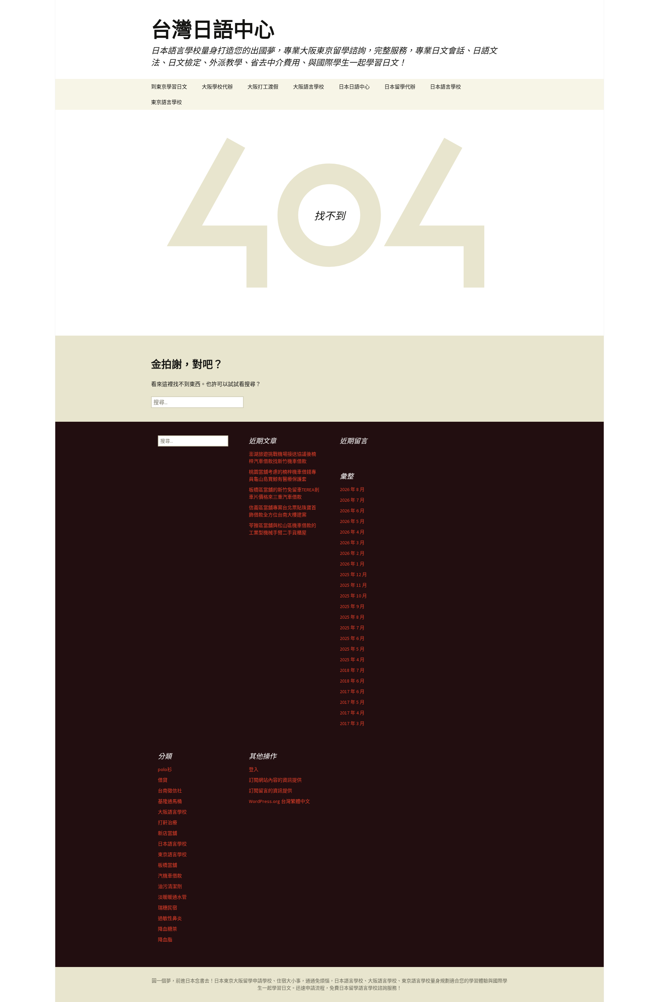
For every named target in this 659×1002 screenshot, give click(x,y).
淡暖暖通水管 (172, 897)
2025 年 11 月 (353, 585)
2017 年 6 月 (352, 691)
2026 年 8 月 (352, 489)
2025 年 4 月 (352, 659)
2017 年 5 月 (352, 702)
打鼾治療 (167, 822)
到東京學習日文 (169, 86)
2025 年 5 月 (352, 649)
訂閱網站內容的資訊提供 (275, 780)
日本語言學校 (445, 86)
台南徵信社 (170, 791)
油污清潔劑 (170, 886)
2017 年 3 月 (352, 723)
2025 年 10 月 (353, 596)
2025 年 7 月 (352, 628)
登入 (253, 769)
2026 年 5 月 (352, 521)
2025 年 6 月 (352, 638)
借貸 (162, 780)
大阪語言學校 (308, 86)
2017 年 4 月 (352, 713)
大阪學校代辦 (217, 86)
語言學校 (368, 988)
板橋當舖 (167, 865)
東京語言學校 (166, 102)
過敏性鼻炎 (170, 918)
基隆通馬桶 (170, 801)
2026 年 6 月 (352, 511)
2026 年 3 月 (352, 542)
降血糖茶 (167, 929)
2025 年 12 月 (353, 574)
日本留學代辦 (399, 86)
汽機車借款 (170, 876)
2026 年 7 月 (352, 500)
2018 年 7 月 (352, 670)
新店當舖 (167, 833)
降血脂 (165, 939)
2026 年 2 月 (352, 553)
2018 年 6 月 (352, 681)
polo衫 (165, 769)
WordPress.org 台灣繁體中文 (279, 801)
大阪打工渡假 (262, 86)
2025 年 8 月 (352, 617)
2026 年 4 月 (352, 532)
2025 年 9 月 (352, 606)
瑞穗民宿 (167, 908)
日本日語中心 (354, 86)
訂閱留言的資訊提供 (270, 791)
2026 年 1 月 (352, 564)
